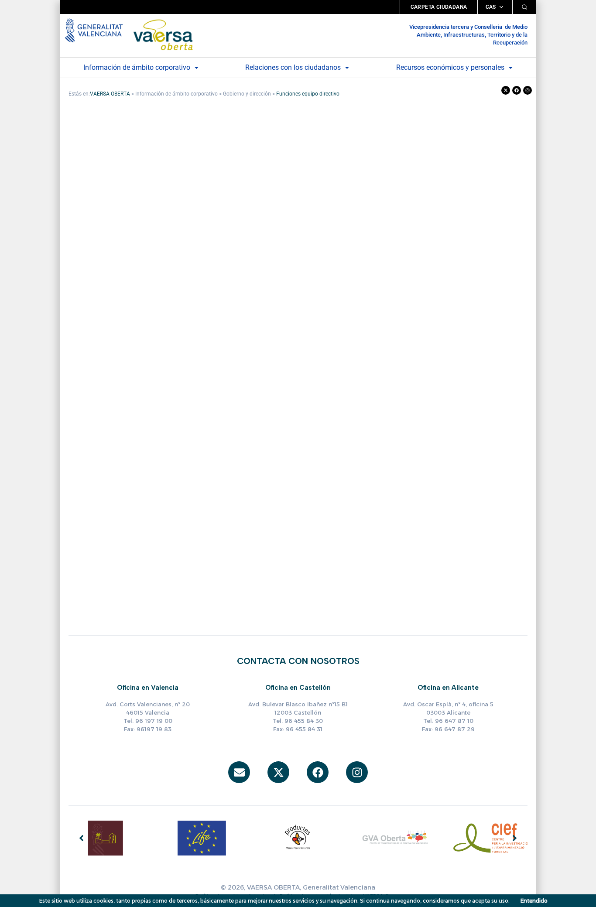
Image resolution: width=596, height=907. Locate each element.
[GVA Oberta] (394, 837)
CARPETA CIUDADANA (439, 7)
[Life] (202, 837)
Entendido (534, 900)
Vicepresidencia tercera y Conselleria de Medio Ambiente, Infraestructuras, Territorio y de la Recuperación (468, 35)
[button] (141, 68)
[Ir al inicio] (163, 34)
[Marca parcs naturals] (298, 837)
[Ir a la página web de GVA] (93, 29)
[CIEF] (490, 837)
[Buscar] (524, 7)
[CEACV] (105, 837)
